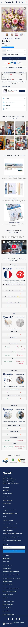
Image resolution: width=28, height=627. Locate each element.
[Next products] (25, 87)
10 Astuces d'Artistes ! (8, 530)
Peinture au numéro (7, 581)
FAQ (4, 506)
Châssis (4, 54)
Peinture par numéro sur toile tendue (11, 578)
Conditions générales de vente (10, 513)
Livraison (8, 109)
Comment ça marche (10, 102)
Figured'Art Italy (6, 611)
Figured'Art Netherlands (8, 614)
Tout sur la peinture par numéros (10, 523)
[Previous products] (22, 87)
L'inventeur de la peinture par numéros (12, 540)
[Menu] (1, 2)
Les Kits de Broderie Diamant (10, 591)
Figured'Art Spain (7, 607)
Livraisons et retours (7, 493)
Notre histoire (6, 490)
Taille (4, 50)
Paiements (8, 105)
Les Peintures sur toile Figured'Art (11, 537)
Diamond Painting (7, 558)
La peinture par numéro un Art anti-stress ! (13, 533)
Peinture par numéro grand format (11, 571)
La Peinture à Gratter (8, 594)
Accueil (4, 516)
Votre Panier (6, 598)
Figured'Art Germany (8, 604)
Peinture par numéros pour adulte (11, 574)
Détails (7, 98)
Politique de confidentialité (9, 510)
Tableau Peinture (7, 568)
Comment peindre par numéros (10, 527)
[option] (7, 35)
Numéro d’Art (6, 561)
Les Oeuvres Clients (7, 584)
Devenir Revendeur (7, 500)
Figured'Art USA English (8, 601)
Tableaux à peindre (7, 565)
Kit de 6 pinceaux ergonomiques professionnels (13, 90)
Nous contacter (6, 496)
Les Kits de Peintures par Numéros (11, 588)
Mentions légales (7, 503)
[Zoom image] (14, 19)
